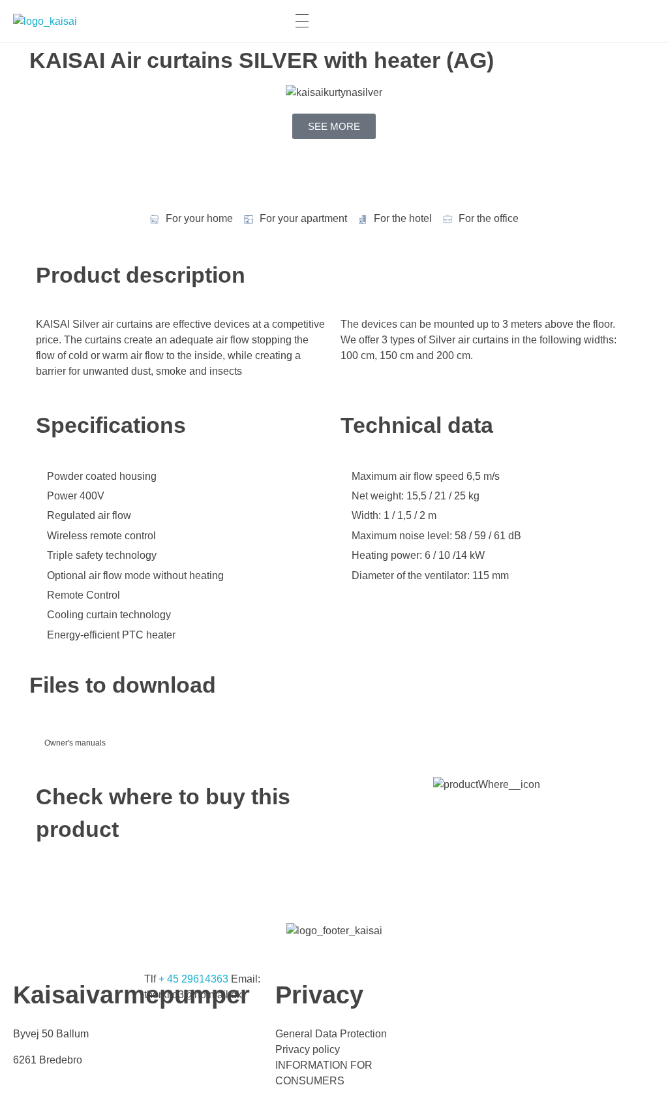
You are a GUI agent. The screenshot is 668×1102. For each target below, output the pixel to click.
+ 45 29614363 (193, 978)
